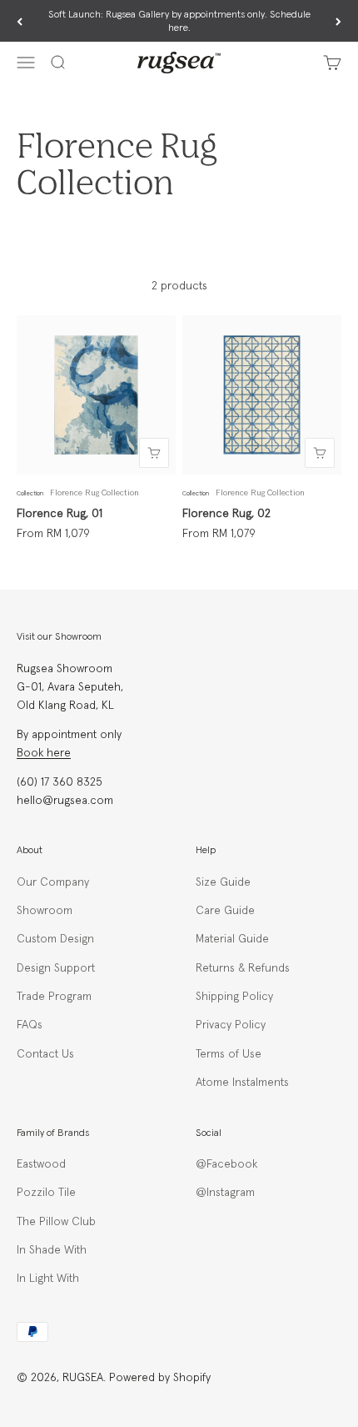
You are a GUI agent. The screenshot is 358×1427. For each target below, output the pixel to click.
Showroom (44, 911)
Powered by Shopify (160, 1378)
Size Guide (223, 882)
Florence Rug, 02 (226, 514)
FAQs (29, 1025)
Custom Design (55, 939)
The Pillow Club (56, 1222)
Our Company (53, 882)
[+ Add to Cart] (154, 453)
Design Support (56, 968)
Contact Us (45, 1054)
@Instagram (225, 1192)
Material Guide (232, 939)
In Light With (48, 1278)
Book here (44, 753)
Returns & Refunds (243, 968)
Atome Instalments (242, 1082)
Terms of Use (228, 1054)
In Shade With (52, 1250)
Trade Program (54, 996)
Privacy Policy (231, 1025)
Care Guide (225, 911)
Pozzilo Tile (46, 1192)
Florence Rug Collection (94, 493)
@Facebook (226, 1164)
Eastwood (41, 1164)
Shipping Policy (234, 996)
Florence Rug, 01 (59, 514)
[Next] (338, 21)
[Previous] (19, 21)
